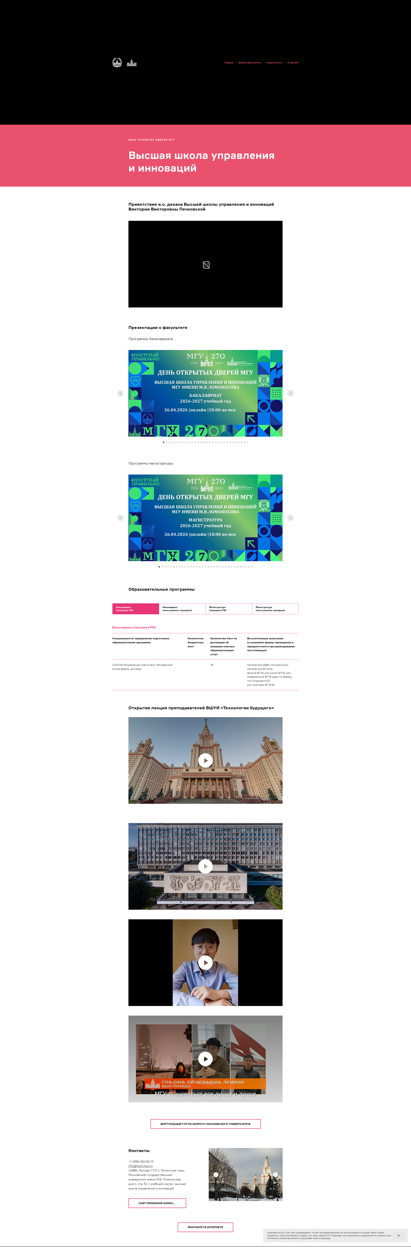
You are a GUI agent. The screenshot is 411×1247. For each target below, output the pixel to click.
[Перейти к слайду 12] (195, 442)
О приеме (293, 62)
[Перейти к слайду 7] (181, 442)
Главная (228, 62)
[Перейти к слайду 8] (183, 442)
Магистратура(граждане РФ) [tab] (218, 609)
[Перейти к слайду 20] (218, 442)
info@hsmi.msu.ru (140, 1166)
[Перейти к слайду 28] (241, 442)
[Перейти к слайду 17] (209, 442)
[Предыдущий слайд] (120, 393)
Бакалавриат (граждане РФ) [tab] (124, 609)
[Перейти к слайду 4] (172, 442)
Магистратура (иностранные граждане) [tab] (270, 609)
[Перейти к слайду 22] (224, 442)
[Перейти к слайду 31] (246, 566)
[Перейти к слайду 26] (235, 442)
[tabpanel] (205, 622)
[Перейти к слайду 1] (163, 442)
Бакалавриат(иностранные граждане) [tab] (177, 609)
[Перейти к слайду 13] (198, 442)
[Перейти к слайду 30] (247, 442)
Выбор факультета (250, 62)
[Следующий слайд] (290, 393)
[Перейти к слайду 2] (166, 442)
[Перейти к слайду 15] (204, 442)
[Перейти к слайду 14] (201, 442)
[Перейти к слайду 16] (207, 442)
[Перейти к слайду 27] (238, 442)
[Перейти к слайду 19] (215, 442)
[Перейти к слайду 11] (192, 442)
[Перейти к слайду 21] (221, 442)
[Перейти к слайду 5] (175, 442)
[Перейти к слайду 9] (186, 442)
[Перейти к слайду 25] (233, 442)
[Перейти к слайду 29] (244, 442)
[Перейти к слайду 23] (227, 442)
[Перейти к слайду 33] (251, 566)
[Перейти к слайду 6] (178, 442)
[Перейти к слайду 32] (248, 566)
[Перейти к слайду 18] (212, 442)
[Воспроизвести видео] (205, 760)
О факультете (274, 62)
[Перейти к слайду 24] (230, 442)
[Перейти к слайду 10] (189, 442)
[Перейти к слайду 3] (169, 442)
